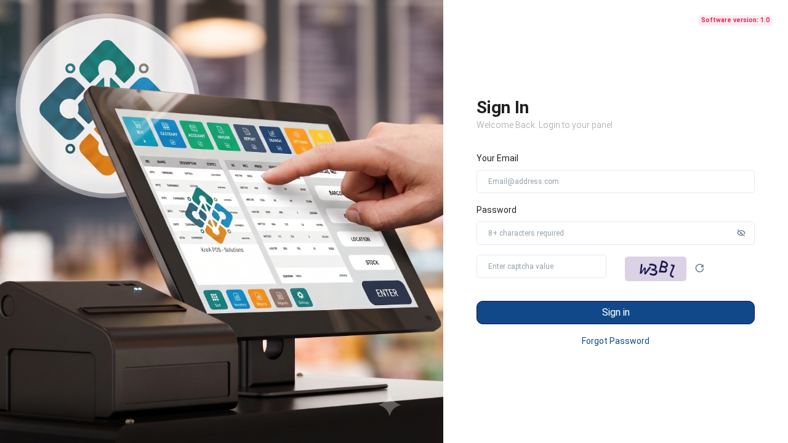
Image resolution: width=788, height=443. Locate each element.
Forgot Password (615, 341)
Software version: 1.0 (735, 20)
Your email (497, 158)
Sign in (616, 312)
